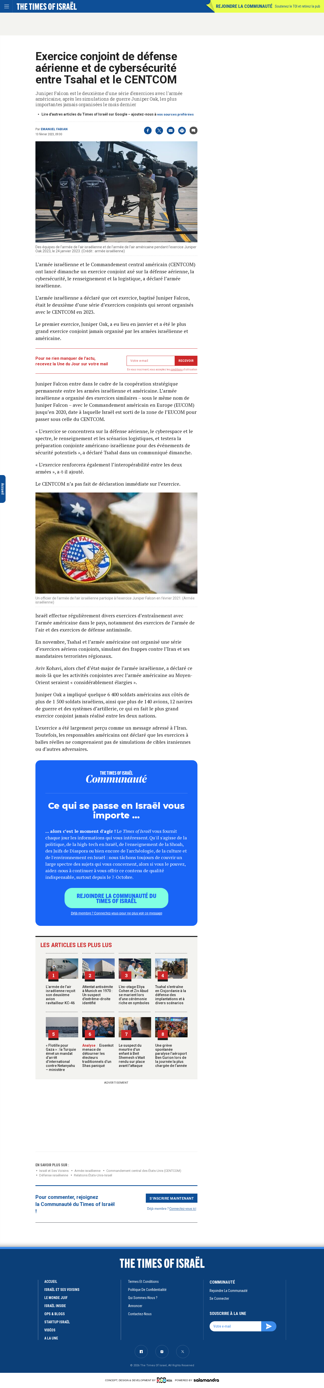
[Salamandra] (206, 1380)
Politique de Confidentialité (147, 1290)
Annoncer (135, 1306)
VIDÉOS (49, 1330)
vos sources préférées (175, 114)
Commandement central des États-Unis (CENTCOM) (143, 1171)
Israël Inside (55, 1306)
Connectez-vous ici (182, 1208)
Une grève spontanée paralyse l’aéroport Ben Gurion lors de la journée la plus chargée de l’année (171, 1055)
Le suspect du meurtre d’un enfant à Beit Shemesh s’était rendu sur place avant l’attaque (132, 1055)
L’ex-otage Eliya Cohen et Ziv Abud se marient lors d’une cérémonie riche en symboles (134, 995)
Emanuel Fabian (54, 129)
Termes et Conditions (143, 1282)
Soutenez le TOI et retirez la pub (297, 6)
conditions (177, 369)
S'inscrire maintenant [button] (172, 1198)
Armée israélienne (87, 1171)
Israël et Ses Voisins (54, 1171)
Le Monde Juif (56, 1298)
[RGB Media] (165, 1380)
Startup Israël (57, 1322)
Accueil (50, 1282)
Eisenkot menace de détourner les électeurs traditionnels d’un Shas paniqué (97, 1055)
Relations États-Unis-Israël (93, 1175)
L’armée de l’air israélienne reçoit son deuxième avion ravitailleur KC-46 (60, 995)
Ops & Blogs (54, 1314)
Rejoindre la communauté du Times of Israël (116, 898)
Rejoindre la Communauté (244, 6)
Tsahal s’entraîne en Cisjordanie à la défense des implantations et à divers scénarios (170, 995)
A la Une (51, 1338)
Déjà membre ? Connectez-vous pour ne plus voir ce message (116, 913)
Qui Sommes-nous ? (142, 1298)
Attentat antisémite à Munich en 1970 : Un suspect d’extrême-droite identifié (97, 995)
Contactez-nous (140, 1314)
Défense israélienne (53, 1175)
